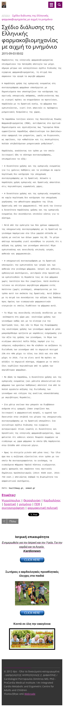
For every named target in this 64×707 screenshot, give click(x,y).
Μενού (51, 5)
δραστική (10, 504)
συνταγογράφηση (13, 508)
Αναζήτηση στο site (59, 5)
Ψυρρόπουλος (11, 500)
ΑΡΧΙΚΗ (6, 15)
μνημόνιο (25, 504)
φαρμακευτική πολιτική (42, 508)
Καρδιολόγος (52, 500)
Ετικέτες (8, 495)
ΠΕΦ (37, 504)
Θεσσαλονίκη (32, 500)
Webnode (29, 693)
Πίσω (12, 521)
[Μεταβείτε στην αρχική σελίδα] (4, 6)
